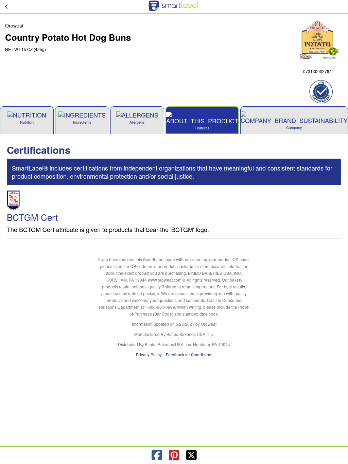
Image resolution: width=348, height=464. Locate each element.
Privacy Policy (149, 354)
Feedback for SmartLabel (189, 354)
